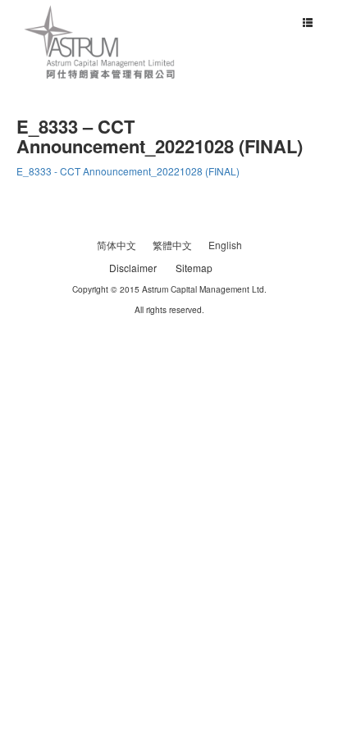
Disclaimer (133, 268)
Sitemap (194, 268)
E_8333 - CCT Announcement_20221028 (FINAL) (128, 171)
